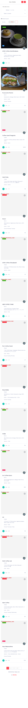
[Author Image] (24, 48)
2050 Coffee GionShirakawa (10, 51)
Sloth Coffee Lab (7, 561)
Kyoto (5, 53)
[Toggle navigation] (2, 1)
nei (3, 517)
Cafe (6, 62)
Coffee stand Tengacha (8, 135)
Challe (4, 434)
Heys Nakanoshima (7, 646)
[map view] (23, 22)
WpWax (15, 675)
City (3, 13)
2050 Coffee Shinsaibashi (9, 262)
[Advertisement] (14, 693)
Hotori (4, 219)
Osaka (5, 137)
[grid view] (16, 22)
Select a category (6, 10)
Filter (12, 21)
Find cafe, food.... (6, 6)
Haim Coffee (5, 602)
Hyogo (5, 348)
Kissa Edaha (5, 390)
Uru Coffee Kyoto (7, 475)
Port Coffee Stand (7, 346)
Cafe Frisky (5, 177)
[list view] (19, 22)
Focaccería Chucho (7, 93)
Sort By (3, 22)
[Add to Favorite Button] (25, 28)
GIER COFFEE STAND (7, 304)
